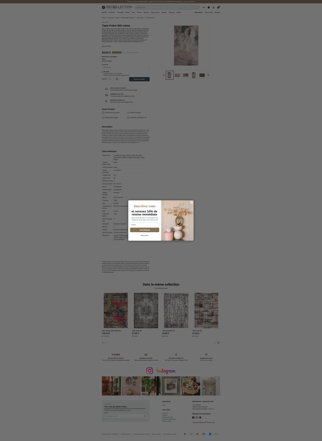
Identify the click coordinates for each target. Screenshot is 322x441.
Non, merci (145, 235)
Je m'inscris (145, 230)
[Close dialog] (191, 202)
